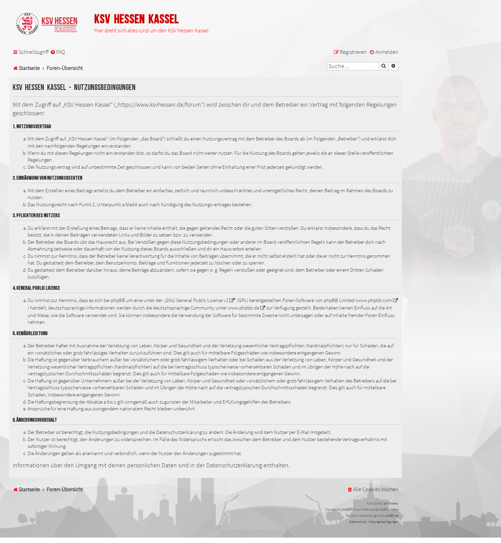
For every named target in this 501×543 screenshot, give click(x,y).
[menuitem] (57, 52)
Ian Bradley (390, 503)
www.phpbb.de (243, 308)
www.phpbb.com (374, 300)
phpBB (346, 509)
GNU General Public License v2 (196, 300)
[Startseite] (50, 24)
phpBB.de (391, 515)
